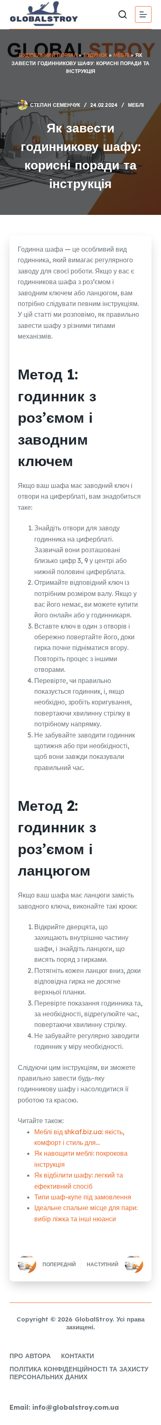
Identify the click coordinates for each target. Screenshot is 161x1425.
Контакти (77, 1356)
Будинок (95, 55)
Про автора (30, 1356)
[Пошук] (122, 14)
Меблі (121, 55)
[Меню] (143, 14)
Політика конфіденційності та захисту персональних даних (78, 1373)
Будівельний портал (48, 55)
